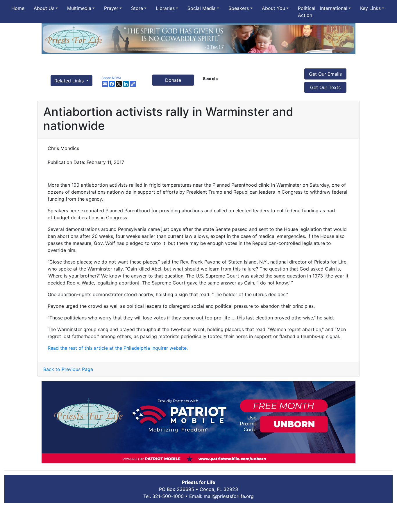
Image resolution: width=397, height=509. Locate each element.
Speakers (238, 8)
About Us (44, 8)
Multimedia (79, 8)
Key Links (370, 8)
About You (273, 8)
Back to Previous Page (68, 369)
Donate (173, 80)
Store (137, 8)
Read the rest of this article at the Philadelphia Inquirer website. (118, 348)
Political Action (306, 11)
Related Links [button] (69, 81)
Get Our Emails (325, 74)
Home (17, 8)
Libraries (165, 8)
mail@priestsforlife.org (229, 496)
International (333, 8)
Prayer (111, 8)
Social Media (201, 8)
